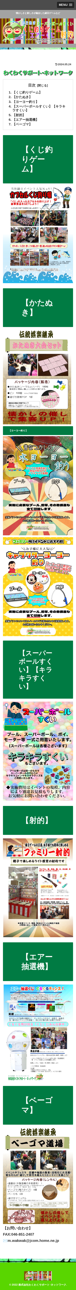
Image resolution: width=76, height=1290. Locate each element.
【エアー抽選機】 (25, 119)
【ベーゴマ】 (22, 124)
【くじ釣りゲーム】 (27, 92)
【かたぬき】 (22, 97)
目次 (32, 85)
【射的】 (19, 115)
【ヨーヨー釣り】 (25, 102)
